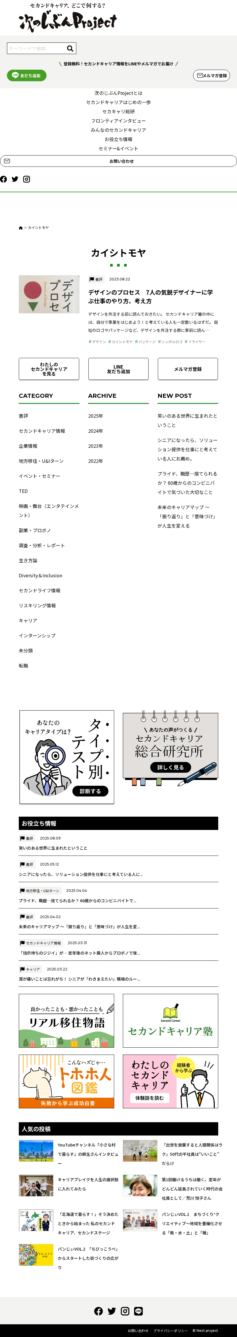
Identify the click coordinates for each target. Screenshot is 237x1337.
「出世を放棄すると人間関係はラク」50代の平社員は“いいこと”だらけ (192, 1154)
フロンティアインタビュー (118, 120)
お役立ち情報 (118, 139)
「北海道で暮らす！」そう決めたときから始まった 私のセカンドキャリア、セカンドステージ (88, 1223)
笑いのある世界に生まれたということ (188, 420)
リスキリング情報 (37, 605)
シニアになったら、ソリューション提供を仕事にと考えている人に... (81, 874)
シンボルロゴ (172, 341)
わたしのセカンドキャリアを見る (49, 369)
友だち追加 (30, 75)
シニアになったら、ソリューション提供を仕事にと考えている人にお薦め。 (188, 449)
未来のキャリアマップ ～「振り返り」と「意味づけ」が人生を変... (79, 926)
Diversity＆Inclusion (40, 575)
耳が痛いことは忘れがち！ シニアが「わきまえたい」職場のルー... (79, 979)
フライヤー (196, 341)
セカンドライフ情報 (39, 590)
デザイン (99, 341)
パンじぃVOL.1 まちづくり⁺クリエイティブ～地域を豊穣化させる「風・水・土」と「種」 (192, 1223)
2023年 (95, 445)
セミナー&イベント (119, 148)
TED (23, 490)
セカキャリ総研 (118, 111)
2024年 (95, 430)
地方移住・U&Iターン (41, 460)
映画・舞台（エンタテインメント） (49, 510)
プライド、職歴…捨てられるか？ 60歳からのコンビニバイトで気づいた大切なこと (187, 482)
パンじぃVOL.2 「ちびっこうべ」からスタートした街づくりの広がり (88, 1258)
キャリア (28, 620)
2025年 (95, 415)
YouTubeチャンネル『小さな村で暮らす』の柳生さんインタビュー (88, 1154)
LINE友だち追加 (118, 369)
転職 (23, 665)
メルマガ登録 (215, 75)
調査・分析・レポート (42, 545)
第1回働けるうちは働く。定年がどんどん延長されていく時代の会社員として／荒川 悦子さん (192, 1189)
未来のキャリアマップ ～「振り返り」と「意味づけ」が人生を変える (188, 516)
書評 (98, 279)
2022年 (95, 460)
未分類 (26, 650)
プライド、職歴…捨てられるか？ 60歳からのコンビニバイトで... (77, 900)
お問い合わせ (122, 161)
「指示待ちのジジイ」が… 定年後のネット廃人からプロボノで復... (79, 953)
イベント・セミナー (39, 475)
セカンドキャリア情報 (42, 430)
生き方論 (28, 560)
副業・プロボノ (35, 530)
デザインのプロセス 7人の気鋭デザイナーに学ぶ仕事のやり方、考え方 (150, 296)
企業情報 (28, 445)
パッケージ (147, 341)
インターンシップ (37, 635)
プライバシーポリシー (170, 1330)
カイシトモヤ (122, 341)
